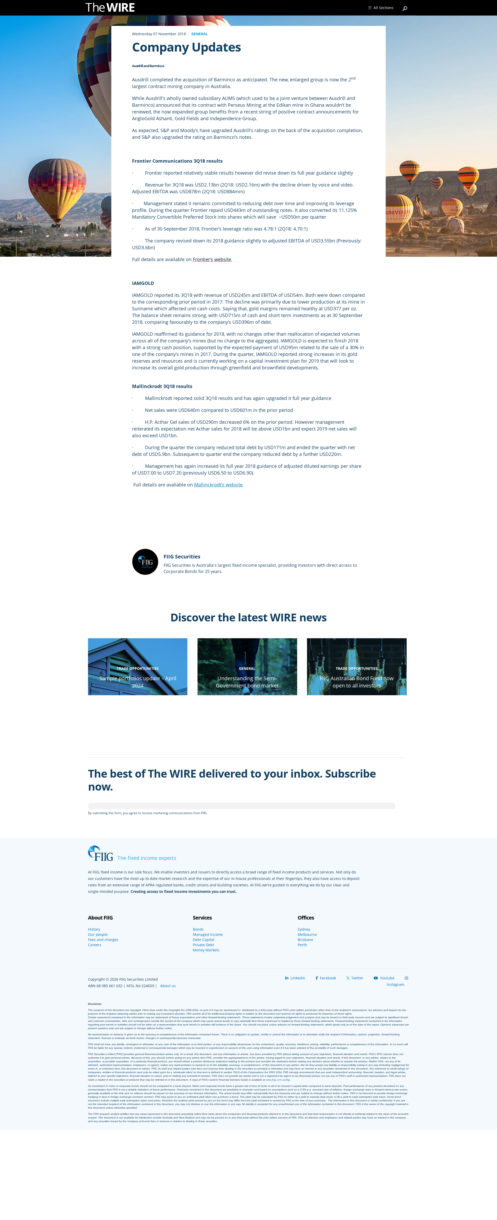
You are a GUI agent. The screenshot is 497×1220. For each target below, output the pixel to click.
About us (168, 985)
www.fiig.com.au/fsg (278, 1079)
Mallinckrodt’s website (218, 485)
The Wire (112, 8)
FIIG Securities (182, 556)
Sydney (304, 929)
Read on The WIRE (137, 694)
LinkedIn (297, 977)
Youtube (386, 977)
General (199, 33)
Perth (302, 945)
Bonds (198, 929)
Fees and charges (103, 939)
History (94, 929)
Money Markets (206, 950)
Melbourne (307, 934)
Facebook (327, 977)
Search (405, 6)
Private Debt (203, 945)
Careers (94, 945)
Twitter (356, 977)
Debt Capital (203, 939)
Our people (98, 934)
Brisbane (305, 939)
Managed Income (208, 934)
